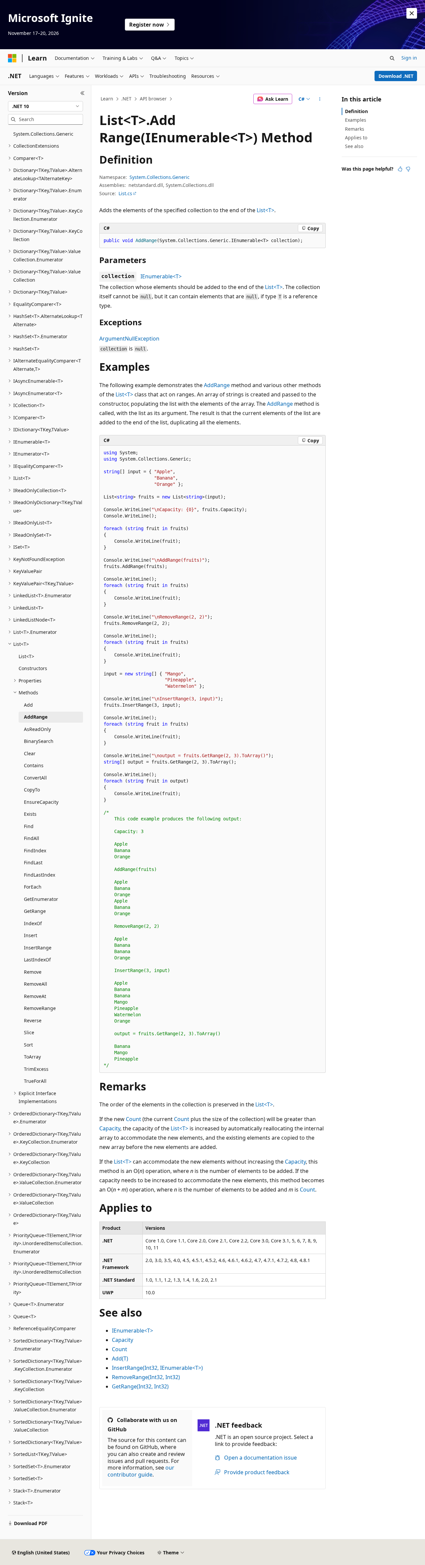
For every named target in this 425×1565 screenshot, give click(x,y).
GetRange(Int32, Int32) (140, 1386)
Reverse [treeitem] (33, 1020)
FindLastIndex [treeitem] (39, 875)
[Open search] (392, 58)
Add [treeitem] (28, 705)
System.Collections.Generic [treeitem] (43, 134)
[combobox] (45, 106)
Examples (355, 120)
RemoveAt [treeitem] (35, 996)
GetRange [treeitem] (35, 911)
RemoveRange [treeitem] (40, 1008)
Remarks (354, 129)
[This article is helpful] (400, 169)
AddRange (217, 385)
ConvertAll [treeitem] (35, 778)
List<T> (265, 210)
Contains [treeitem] (33, 765)
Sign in (409, 58)
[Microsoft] (12, 58)
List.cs (125, 193)
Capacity (109, 1128)
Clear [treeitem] (30, 753)
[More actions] (320, 99)
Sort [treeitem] (28, 1045)
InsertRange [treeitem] (37, 947)
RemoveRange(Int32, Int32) (146, 1377)
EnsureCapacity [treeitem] (41, 802)
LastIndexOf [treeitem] (37, 959)
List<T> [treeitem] (26, 656)
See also (354, 146)
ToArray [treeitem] (32, 1057)
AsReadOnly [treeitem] (37, 729)
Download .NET (396, 76)
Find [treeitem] (29, 826)
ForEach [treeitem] (33, 887)
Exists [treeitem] (30, 814)
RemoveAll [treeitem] (35, 984)
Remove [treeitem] (33, 972)
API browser (153, 98)
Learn (107, 98)
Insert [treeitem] (30, 935)
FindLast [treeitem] (33, 862)
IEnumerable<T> (161, 276)
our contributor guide (141, 1471)
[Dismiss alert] (411, 13)
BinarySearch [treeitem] (38, 741)
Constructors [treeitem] (33, 668)
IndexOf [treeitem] (33, 923)
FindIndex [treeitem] (35, 850)
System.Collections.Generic (159, 177)
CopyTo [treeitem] (32, 789)
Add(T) (120, 1358)
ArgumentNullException (129, 338)
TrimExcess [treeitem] (36, 1069)
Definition (356, 111)
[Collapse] (82, 93)
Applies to (356, 137)
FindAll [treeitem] (31, 838)
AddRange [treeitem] (35, 717)
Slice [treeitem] (29, 1032)
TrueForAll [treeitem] (35, 1081)
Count (133, 1119)
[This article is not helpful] (408, 169)
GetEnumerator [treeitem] (41, 899)
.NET (126, 98)
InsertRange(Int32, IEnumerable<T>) (157, 1367)
